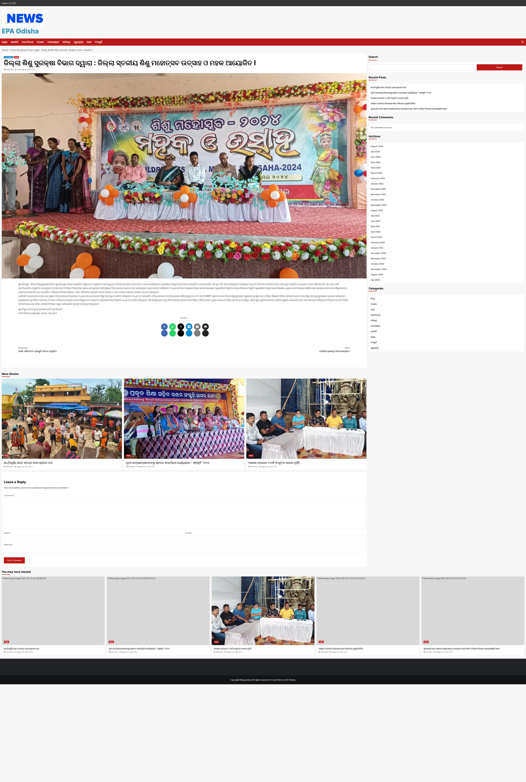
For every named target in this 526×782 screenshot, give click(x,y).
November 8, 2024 (24, 70)
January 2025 (377, 248)
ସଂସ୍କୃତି (98, 42)
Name (7, 533)
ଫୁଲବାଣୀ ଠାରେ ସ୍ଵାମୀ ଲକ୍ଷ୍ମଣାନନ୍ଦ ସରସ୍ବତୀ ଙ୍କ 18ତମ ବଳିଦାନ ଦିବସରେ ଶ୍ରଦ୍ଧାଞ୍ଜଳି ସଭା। (409, 108)
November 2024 (378, 258)
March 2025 (376, 237)
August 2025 (377, 210)
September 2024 (379, 269)
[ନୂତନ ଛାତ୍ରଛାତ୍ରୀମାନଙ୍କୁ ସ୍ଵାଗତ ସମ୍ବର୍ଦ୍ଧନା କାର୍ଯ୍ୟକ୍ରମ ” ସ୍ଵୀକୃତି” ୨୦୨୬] (184, 419)
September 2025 (379, 205)
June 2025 (376, 221)
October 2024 (377, 264)
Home (5, 50)
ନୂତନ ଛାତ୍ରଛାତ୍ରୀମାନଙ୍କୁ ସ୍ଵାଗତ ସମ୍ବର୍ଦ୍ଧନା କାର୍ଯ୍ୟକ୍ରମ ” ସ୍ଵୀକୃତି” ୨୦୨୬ (167, 462)
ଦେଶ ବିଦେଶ (27, 42)
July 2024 (375, 280)
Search (373, 57)
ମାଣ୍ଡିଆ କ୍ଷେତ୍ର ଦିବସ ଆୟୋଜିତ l (334, 349)
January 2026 (377, 183)
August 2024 (377, 274)
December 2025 (378, 189)
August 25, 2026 (22, 467)
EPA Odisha (20, 31)
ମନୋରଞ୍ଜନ (53, 42)
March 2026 (376, 173)
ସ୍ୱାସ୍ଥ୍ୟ (78, 42)
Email (188, 533)
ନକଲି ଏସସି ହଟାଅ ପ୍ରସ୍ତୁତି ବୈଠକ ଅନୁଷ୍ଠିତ (37, 349)
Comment (9, 495)
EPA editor (10, 70)
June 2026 (376, 157)
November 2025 (378, 194)
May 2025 (375, 226)
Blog (373, 298)
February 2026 (378, 178)
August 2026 (377, 146)
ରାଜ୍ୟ (4, 42)
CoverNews (276, 679)
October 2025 (377, 199)
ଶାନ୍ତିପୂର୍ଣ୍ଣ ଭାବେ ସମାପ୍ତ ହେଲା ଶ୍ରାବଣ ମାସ (28, 462)
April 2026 (376, 167)
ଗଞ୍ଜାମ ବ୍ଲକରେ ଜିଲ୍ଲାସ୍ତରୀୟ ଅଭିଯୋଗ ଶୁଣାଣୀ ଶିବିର (393, 103)
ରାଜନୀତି (14, 42)
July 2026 (375, 151)
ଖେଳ (89, 42)
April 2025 (376, 231)
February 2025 (378, 242)
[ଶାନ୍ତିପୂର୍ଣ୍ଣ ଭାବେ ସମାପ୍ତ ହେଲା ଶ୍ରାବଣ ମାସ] (62, 419)
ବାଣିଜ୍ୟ (66, 42)
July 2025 (375, 215)
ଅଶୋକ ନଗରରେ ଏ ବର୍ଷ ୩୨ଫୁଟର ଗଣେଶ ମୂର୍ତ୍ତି (274, 462)
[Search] (522, 42)
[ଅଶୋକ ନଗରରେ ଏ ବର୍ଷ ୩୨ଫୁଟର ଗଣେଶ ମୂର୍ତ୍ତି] (306, 419)
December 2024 (378, 253)
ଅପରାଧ (40, 42)
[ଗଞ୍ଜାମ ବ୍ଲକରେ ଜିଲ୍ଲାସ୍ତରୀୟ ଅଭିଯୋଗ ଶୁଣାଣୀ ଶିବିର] (368, 610)
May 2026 (375, 162)
